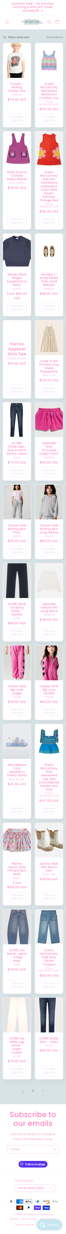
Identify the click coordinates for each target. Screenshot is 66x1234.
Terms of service (24, 1224)
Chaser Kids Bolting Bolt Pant (17, 529)
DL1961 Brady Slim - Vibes (49, 1040)
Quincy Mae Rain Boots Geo (49, 867)
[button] (7, 22)
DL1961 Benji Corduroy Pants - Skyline (17, 609)
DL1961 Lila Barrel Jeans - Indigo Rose (17, 955)
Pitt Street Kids (31, 1214)
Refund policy (29, 1218)
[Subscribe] (54, 1149)
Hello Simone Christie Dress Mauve (17, 175)
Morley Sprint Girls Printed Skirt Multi (16, 869)
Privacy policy (48, 1218)
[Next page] (43, 1091)
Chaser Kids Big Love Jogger (17, 689)
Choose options (17, 118)
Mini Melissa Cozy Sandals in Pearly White (17, 770)
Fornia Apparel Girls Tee (17, 349)
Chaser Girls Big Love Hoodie (49, 689)
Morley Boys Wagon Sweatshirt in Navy (17, 280)
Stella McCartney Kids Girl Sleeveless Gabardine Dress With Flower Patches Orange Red (49, 186)
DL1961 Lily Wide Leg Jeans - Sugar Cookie (17, 1045)
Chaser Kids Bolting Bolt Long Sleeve (49, 529)
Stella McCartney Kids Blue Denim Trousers (49, 957)
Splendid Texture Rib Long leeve (49, 607)
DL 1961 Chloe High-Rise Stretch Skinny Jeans (17, 448)
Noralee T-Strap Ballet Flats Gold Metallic (49, 280)
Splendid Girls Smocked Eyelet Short (48, 448)
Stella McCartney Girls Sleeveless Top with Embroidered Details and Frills (49, 777)
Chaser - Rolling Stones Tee (17, 87)
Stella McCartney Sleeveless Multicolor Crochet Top (49, 91)
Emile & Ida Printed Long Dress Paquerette (49, 366)
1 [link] (23, 1091)
